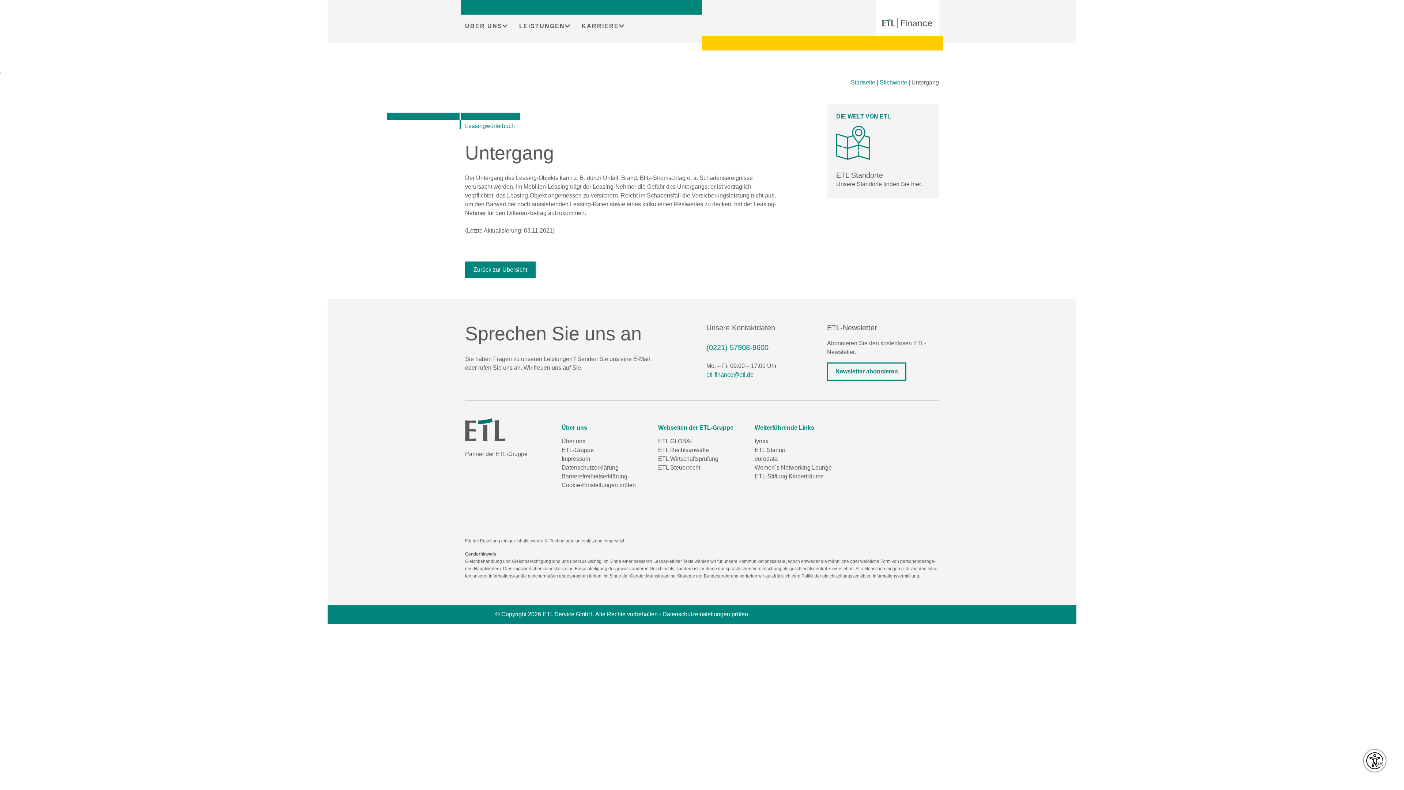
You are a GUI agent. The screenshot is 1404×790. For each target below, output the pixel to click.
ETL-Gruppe (578, 450)
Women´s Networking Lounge (793, 467)
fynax (762, 441)
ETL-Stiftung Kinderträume (789, 476)
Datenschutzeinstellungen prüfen (705, 614)
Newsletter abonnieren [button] (866, 371)
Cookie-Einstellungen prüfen (599, 485)
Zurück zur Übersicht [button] (500, 270)
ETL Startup (770, 450)
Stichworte (893, 82)
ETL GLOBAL (676, 441)
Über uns (573, 441)
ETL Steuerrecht (679, 467)
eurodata (766, 459)
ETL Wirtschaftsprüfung (688, 459)
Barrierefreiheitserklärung (594, 476)
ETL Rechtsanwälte (683, 450)
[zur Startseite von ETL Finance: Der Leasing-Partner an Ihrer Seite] (907, 23)
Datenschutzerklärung (590, 467)
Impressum (576, 459)
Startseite (863, 82)
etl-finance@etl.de (730, 375)
